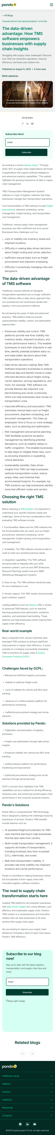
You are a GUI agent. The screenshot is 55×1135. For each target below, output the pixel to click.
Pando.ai (33, 605)
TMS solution (26, 509)
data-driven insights (16, 906)
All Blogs (8, 15)
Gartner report (31, 165)
